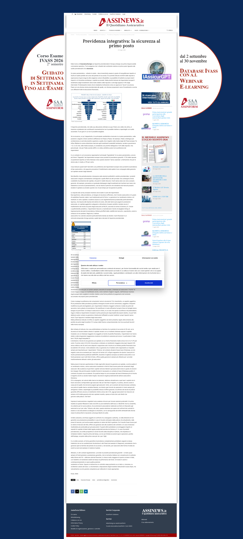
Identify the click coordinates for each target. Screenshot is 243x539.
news (93, 480)
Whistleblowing (75, 517)
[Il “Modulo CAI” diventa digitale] (146, 189)
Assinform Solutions (115, 14)
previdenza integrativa (103, 480)
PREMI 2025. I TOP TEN (160, 197)
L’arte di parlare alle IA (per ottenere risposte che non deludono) (161, 242)
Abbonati (144, 519)
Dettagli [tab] (121, 258)
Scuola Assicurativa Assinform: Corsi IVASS (119, 526)
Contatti (94, 14)
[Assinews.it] (121, 22)
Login (123, 14)
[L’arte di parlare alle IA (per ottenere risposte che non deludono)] (146, 242)
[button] (169, 30)
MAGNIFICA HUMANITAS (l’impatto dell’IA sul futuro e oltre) (162, 125)
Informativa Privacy (77, 523)
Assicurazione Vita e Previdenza (96, 34)
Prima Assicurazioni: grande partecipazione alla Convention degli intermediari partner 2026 (162, 115)
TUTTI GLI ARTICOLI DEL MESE (151, 208)
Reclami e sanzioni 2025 (161, 167)
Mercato (127, 30)
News (95, 30)
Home (72, 34)
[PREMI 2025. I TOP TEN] (146, 199)
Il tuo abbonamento (147, 522)
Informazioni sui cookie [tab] (150, 258)
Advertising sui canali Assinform (115, 523)
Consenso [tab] (93, 258)
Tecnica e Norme (114, 30)
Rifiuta (94, 283)
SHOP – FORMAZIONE (141, 30)
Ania (78, 480)
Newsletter (80, 14)
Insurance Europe (85, 480)
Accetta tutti (149, 283)
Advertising (87, 14)
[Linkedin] (75, 14)
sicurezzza (114, 480)
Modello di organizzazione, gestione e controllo (85, 529)
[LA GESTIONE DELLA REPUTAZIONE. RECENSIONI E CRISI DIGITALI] (146, 178)
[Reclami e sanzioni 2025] (146, 169)
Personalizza (120, 283)
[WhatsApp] (81, 491)
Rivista (102, 30)
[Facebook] (72, 14)
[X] (77, 491)
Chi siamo (74, 514)
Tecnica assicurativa (81, 34)
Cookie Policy (75, 526)
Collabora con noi (103, 14)
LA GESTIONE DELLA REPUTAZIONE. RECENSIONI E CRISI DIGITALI (160, 179)
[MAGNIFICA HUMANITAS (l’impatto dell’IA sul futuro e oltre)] (146, 126)
